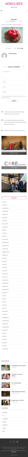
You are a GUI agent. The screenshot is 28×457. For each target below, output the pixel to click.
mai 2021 (4, 202)
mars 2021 (5, 205)
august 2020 (5, 214)
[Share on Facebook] (17, 48)
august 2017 (5, 292)
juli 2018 (4, 258)
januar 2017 (5, 314)
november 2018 (6, 245)
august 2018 (5, 255)
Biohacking (5, 412)
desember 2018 (6, 242)
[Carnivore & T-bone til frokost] (5, 376)
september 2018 (6, 251)
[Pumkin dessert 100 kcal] (5, 402)
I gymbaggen (5, 418)
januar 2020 (5, 227)
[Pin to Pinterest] (20, 48)
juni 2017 (4, 298)
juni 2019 (4, 233)
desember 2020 (6, 208)
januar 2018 (5, 277)
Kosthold (4, 421)
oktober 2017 (5, 286)
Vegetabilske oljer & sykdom (18, 365)
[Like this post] (15, 48)
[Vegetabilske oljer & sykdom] (5, 368)
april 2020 (5, 217)
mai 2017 (4, 302)
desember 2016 (6, 317)
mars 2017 (5, 308)
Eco (3, 415)
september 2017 (6, 289)
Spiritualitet (5, 425)
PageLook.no (14, 451)
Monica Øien (12, 21)
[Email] (17, 442)
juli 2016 (4, 333)
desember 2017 (6, 280)
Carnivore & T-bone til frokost (17, 375)
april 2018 (5, 267)
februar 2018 (5, 273)
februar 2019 (5, 239)
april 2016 (5, 342)
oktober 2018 (5, 248)
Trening (4, 428)
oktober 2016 (5, 323)
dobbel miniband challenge (18, 391)
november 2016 (6, 320)
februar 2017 (5, 311)
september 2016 (6, 327)
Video (4, 431)
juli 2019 (4, 230)
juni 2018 (4, 261)
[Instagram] (14, 442)
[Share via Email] (22, 48)
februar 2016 (5, 348)
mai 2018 (4, 264)
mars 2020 (5, 220)
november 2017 (6, 283)
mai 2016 (4, 339)
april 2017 (5, 305)
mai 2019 (4, 236)
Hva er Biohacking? (16, 383)
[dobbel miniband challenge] (5, 394)
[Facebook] (11, 442)
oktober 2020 (5, 211)
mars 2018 (5, 270)
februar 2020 (5, 223)
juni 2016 (4, 336)
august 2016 (5, 330)
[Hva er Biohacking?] (5, 385)
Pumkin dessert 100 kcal (17, 400)
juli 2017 (4, 295)
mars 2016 (5, 345)
